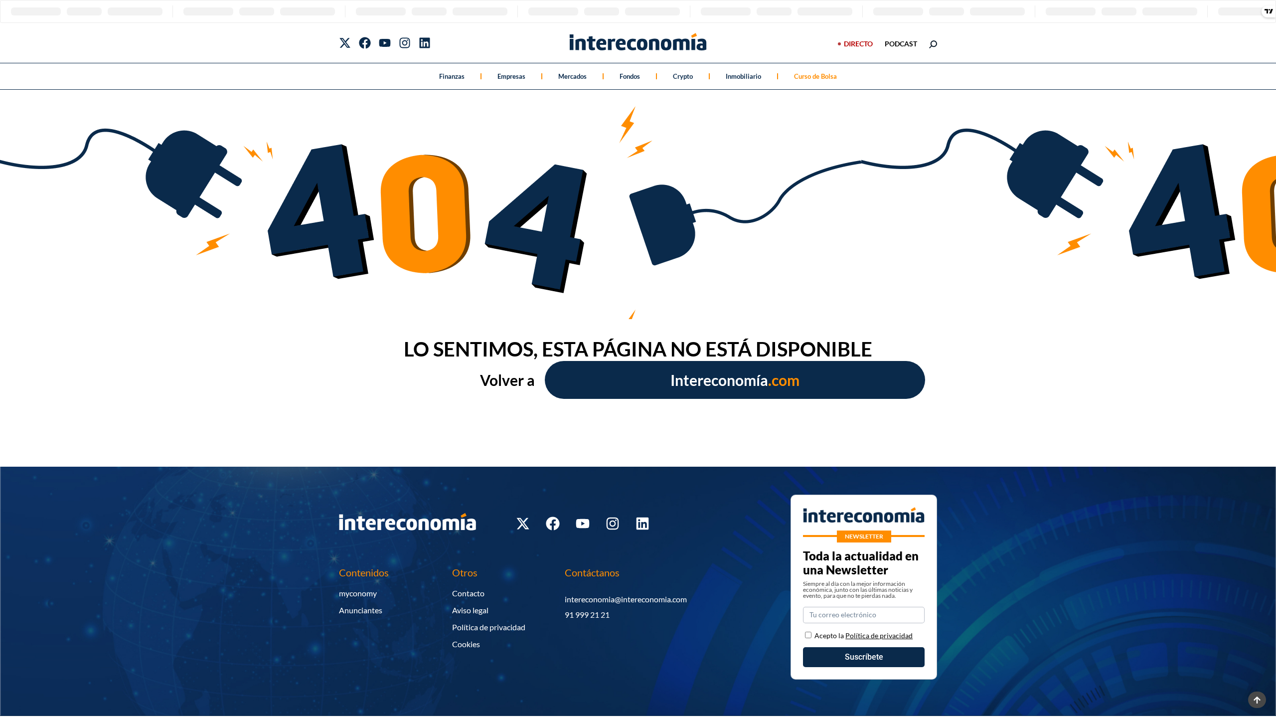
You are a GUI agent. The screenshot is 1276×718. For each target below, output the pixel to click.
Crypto (683, 76)
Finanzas (452, 76)
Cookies (466, 644)
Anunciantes (360, 610)
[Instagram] (405, 43)
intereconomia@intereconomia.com (626, 599)
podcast (901, 43)
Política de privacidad (488, 627)
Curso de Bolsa (815, 76)
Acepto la (863, 635)
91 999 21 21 (587, 614)
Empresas (511, 76)
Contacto (468, 593)
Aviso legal (470, 610)
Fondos (630, 76)
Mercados (572, 76)
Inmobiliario (743, 76)
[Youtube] (385, 43)
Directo (858, 43)
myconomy (358, 593)
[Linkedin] (425, 43)
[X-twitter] (345, 43)
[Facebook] (365, 43)
